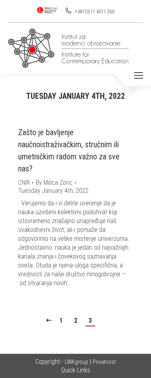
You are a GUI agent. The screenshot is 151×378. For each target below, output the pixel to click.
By (54, 182)
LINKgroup (76, 362)
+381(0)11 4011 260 (94, 12)
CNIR (24, 182)
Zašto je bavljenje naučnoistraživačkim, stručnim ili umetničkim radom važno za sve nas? (69, 150)
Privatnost (104, 362)
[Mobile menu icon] (138, 75)
